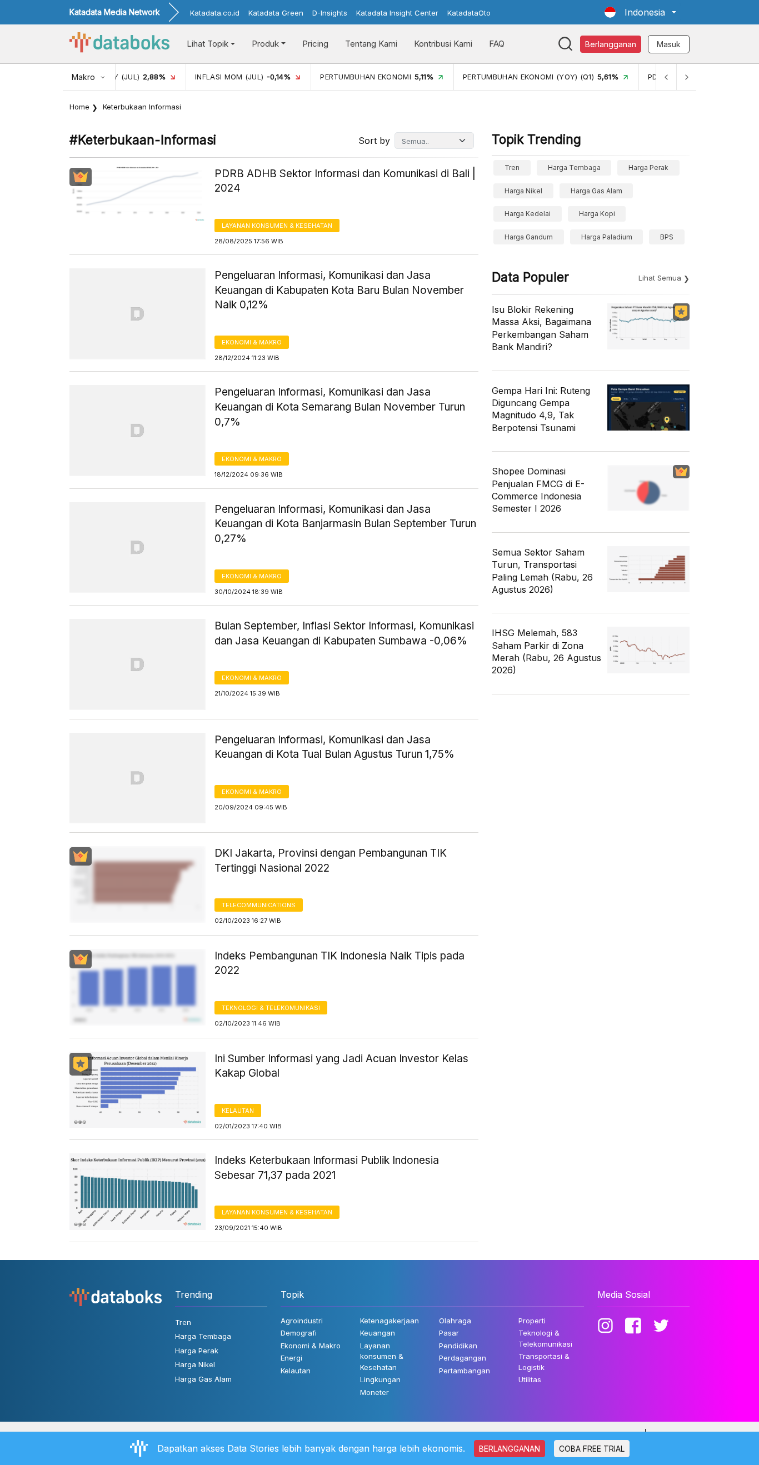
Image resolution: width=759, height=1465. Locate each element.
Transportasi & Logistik (544, 1362)
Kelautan (238, 1110)
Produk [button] (265, 43)
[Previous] (666, 77)
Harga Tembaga (574, 167)
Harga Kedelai (528, 213)
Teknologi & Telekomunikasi (271, 1008)
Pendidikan (458, 1345)
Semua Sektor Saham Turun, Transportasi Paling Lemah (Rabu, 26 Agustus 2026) (542, 571)
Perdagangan (462, 1357)
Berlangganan (610, 44)
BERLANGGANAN (509, 1448)
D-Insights (329, 12)
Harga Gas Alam (596, 191)
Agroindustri (302, 1320)
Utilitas (529, 1379)
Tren (512, 167)
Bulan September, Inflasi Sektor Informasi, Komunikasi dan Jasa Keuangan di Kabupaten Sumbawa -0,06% (344, 633)
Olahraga (455, 1320)
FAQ (497, 43)
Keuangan (377, 1332)
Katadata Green (275, 12)
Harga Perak (648, 167)
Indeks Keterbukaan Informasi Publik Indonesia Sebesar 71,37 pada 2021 (326, 1168)
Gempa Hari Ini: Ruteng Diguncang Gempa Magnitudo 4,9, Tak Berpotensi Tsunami (541, 409)
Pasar (449, 1332)
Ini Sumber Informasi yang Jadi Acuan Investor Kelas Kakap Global (341, 1066)
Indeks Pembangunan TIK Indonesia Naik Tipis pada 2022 (339, 963)
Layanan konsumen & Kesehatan (277, 225)
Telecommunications (259, 905)
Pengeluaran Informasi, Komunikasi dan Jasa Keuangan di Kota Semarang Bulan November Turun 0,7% (339, 407)
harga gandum (529, 237)
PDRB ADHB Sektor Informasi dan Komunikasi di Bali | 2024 (345, 181)
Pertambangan (464, 1370)
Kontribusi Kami (443, 43)
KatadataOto (469, 12)
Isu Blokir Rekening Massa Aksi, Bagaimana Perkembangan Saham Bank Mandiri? (541, 328)
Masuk (669, 44)
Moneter (374, 1392)
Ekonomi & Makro (252, 342)
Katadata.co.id (214, 12)
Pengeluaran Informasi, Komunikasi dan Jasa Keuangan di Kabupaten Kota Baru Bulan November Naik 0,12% (339, 290)
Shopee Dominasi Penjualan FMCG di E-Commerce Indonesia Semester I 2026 (538, 490)
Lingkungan (380, 1379)
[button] (640, 12)
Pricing (315, 43)
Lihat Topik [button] (207, 43)
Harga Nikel (523, 191)
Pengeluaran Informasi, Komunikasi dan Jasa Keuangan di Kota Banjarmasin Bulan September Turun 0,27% (345, 524)
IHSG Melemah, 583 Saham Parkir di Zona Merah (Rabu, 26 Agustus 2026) (546, 651)
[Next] (686, 77)
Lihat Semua (659, 277)
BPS (666, 237)
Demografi (299, 1332)
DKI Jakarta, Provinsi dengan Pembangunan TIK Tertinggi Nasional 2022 (330, 860)
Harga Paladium (606, 237)
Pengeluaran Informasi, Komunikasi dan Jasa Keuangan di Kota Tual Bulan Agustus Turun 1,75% (334, 747)
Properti (532, 1320)
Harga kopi (597, 213)
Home (79, 106)
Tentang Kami (371, 43)
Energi (291, 1357)
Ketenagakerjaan (389, 1320)
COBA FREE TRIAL (592, 1448)
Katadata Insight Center (397, 12)
